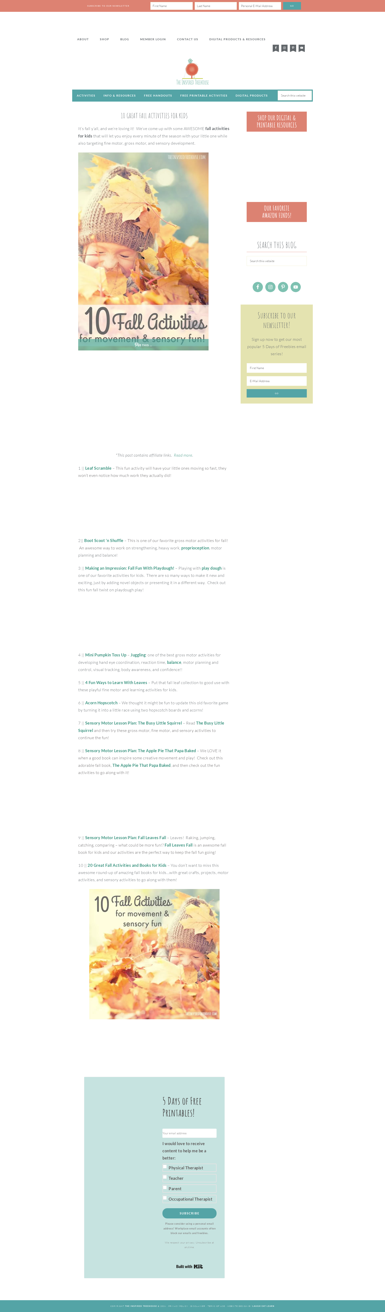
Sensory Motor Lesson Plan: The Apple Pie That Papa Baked (140, 750)
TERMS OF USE (216, 1306)
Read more (183, 455)
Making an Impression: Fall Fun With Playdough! (129, 568)
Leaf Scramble (98, 468)
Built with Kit (189, 1266)
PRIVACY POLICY (178, 1306)
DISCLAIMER (197, 1306)
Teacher (176, 1178)
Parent (175, 1188)
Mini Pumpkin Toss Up (106, 654)
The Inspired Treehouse (192, 72)
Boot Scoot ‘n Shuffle (104, 540)
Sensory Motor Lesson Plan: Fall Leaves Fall (125, 837)
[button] (189, 1171)
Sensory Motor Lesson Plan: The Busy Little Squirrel (133, 723)
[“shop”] (277, 130)
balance (174, 662)
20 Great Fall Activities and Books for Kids (127, 865)
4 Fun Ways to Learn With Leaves (116, 682)
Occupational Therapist (190, 1199)
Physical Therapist (186, 1167)
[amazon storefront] (277, 220)
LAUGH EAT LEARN (263, 1306)
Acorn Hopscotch (101, 702)
